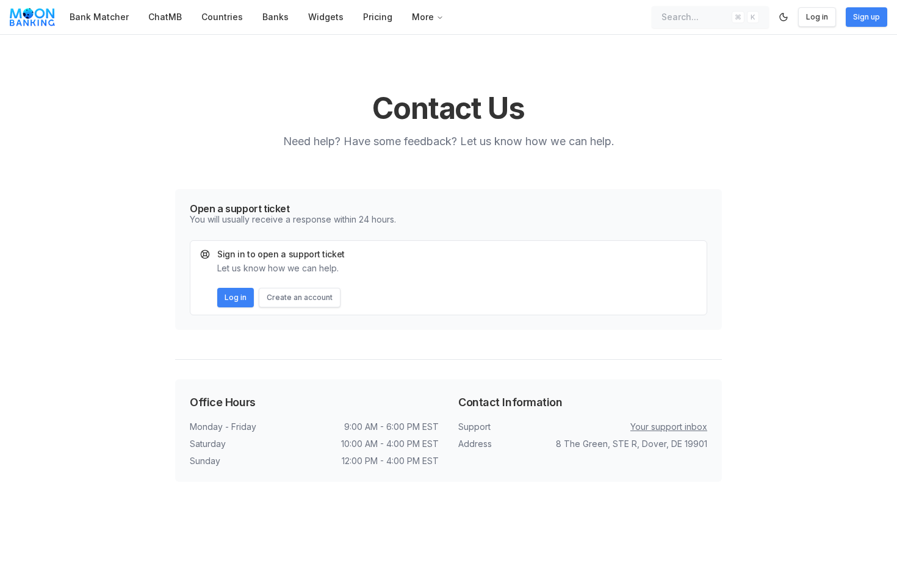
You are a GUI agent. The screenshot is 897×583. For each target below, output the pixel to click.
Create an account (300, 297)
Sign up (866, 16)
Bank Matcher (99, 17)
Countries (222, 17)
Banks (275, 17)
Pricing (377, 17)
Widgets (326, 17)
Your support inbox (668, 426)
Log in (817, 16)
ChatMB (165, 17)
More (423, 17)
